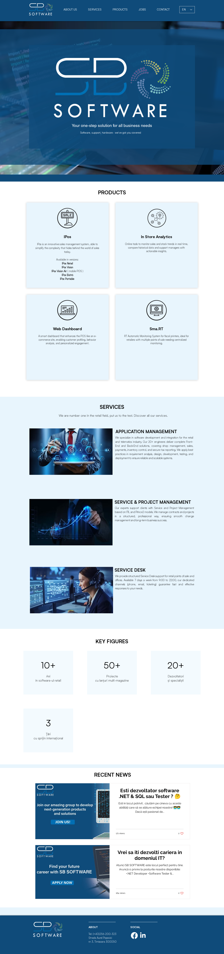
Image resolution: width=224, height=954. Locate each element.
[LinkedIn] (142, 935)
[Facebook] (134, 935)
